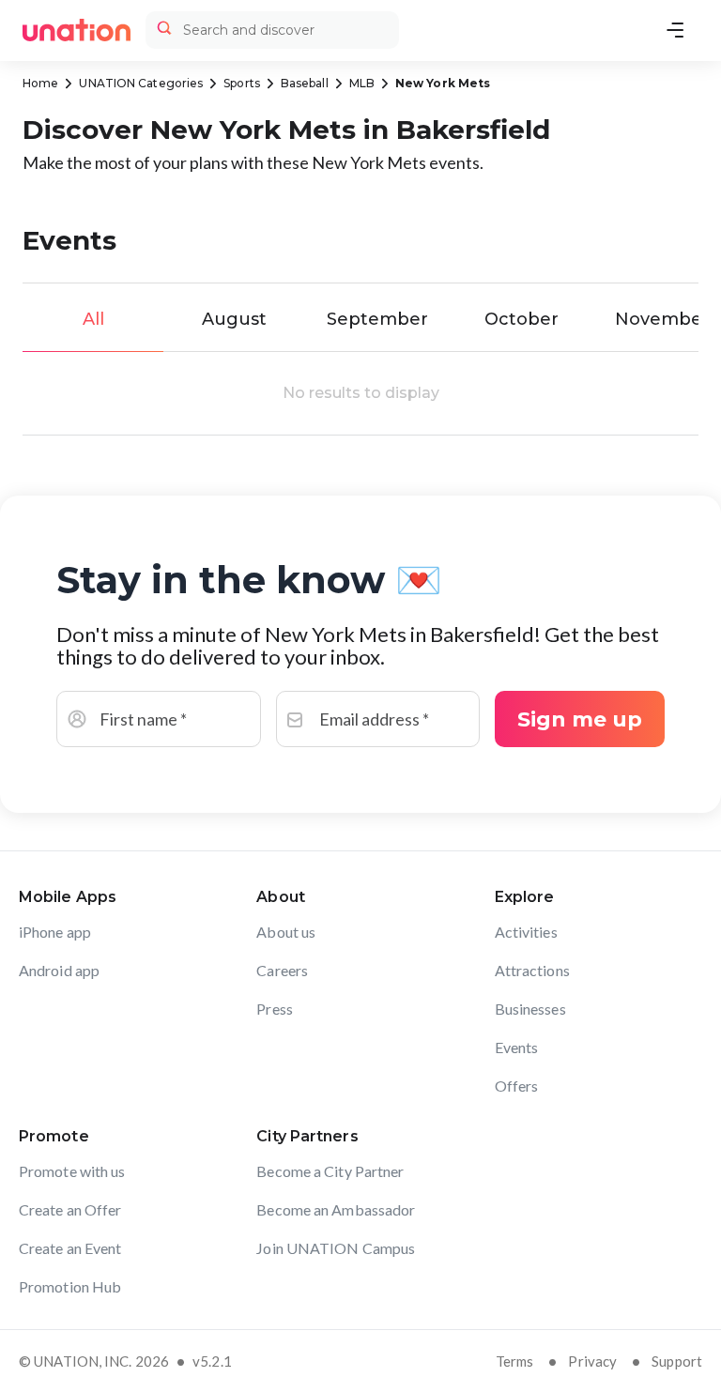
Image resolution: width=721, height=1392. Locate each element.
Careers (282, 970)
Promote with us (72, 1171)
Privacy (592, 1361)
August (234, 319)
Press (274, 1008)
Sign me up (579, 719)
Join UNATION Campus (335, 1248)
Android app (59, 970)
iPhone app (55, 932)
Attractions (532, 970)
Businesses (530, 1008)
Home (40, 83)
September (377, 319)
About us (285, 932)
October (521, 319)
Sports (241, 83)
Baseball (305, 83)
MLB (362, 83)
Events (517, 1047)
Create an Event (70, 1248)
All (93, 319)
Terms (515, 1361)
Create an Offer (70, 1209)
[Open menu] (675, 30)
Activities (526, 932)
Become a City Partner (330, 1171)
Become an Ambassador (335, 1209)
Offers (517, 1085)
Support (677, 1361)
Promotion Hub (70, 1286)
